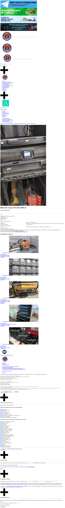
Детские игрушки (5, 438)
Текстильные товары (5, 441)
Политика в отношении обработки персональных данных (12, 368)
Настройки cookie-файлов (6, 370)
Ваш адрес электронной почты (5, 481)
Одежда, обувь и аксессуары (6, 429)
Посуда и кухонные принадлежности (8, 435)
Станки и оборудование (6, 412)
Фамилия (22, 481)
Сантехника (4, 433)
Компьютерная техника (6, 422)
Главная (3, 81)
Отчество (46, 481)
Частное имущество (5, 84)
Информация (4, 89)
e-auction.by (10, 381)
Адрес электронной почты (5, 462)
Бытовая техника (5, 423)
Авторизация (7, 504)
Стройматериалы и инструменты (7, 434)
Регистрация (2, 65)
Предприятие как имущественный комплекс (9, 417)
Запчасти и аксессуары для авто (7, 428)
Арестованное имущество (6, 119)
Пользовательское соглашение (7, 367)
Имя (34, 481)
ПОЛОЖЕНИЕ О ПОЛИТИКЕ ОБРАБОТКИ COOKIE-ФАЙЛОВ (13, 369)
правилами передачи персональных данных (14, 448)
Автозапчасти (4, 440)
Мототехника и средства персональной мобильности (11, 415)
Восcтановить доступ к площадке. (12, 465)
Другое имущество (5, 413)
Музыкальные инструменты (6, 445)
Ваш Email (2, 405)
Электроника (4, 424)
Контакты (4, 90)
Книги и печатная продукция (7, 442)
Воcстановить (3, 506)
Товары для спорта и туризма (7, 430)
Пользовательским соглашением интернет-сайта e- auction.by (17, 486)
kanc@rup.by (17, 376)
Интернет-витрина (5, 87)
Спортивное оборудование (6, 439)
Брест (1, 384)
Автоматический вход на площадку (39, 462)
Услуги (3, 88)
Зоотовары (3, 443)
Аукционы (4, 363)
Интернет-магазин (5, 86)
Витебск (3, 384)
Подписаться (3, 449)
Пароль (20, 462)
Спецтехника (4, 411)
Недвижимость (4, 409)
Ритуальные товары (5, 431)
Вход (6, 65)
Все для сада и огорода (6, 437)
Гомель (5, 384)
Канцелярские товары (5, 432)
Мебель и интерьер (5, 426)
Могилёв (9, 384)
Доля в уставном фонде (6, 416)
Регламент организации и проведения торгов (10, 366)
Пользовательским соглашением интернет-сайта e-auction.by (16, 484)
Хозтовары (3, 444)
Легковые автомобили (5, 410)
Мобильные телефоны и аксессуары (8, 421)
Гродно (7, 384)
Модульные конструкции (6, 446)
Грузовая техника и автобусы (7, 414)
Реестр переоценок (5, 83)
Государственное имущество (7, 85)
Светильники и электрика (6, 436)
